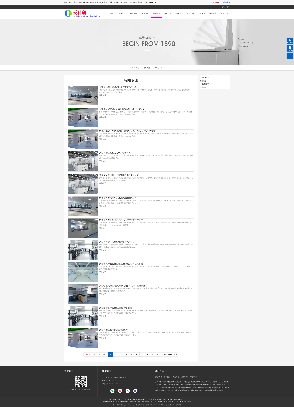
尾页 (175, 354)
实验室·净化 (133, 13)
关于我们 (145, 13)
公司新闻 (135, 67)
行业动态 (147, 67)
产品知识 (158, 67)
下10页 (163, 354)
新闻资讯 (156, 13)
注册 (228, 7)
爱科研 (178, 405)
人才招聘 (201, 13)
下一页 (170, 354)
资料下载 (190, 13)
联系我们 (224, 13)
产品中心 (120, 13)
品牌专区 (179, 13)
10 (158, 354)
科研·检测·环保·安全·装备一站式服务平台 (127, 405)
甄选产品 (168, 13)
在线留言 (213, 13)
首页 (111, 13)
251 (87, 354)
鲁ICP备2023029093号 (158, 405)
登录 (223, 7)
